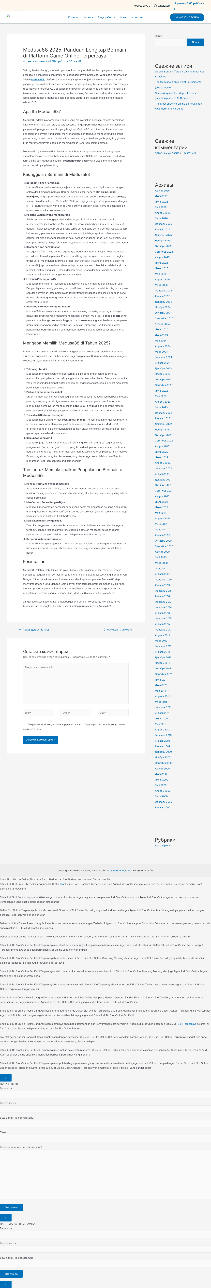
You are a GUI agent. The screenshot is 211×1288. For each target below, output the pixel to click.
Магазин (88, 17)
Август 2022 (162, 446)
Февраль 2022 (163, 468)
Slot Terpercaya (187, 1023)
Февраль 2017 (163, 601)
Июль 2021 (161, 501)
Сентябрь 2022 (164, 440)
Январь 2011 (162, 712)
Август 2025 (162, 257)
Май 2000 (160, 785)
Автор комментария (167, 152)
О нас (123, 17)
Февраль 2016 (163, 607)
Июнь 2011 (161, 685)
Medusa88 (37, 79)
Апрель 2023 (163, 401)
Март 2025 (161, 285)
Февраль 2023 (163, 412)
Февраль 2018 (163, 590)
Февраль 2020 (163, 568)
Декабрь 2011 (163, 657)
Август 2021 (162, 496)
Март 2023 (161, 407)
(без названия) (163, 87)
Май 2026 (160, 207)
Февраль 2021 (163, 529)
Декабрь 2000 (163, 751)
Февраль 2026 (163, 223)
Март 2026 (161, 218)
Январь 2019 (162, 585)
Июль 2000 (161, 774)
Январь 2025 (162, 296)
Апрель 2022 (162, 462)
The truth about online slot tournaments (178, 81)
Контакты (137, 17)
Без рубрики (60, 61)
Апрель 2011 (162, 696)
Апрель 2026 (162, 212)
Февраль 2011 (163, 707)
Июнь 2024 (161, 335)
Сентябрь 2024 (164, 318)
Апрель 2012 (162, 635)
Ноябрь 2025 (162, 240)
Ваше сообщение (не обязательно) (21, 1147)
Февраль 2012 (163, 646)
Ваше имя (6, 1088)
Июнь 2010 (161, 718)
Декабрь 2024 (163, 301)
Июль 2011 (161, 679)
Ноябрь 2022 (162, 429)
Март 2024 (161, 351)
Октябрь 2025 (163, 246)
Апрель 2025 (162, 279)
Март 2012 (161, 640)
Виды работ (105, 17)
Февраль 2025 (163, 290)
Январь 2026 (162, 229)
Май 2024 (161, 340)
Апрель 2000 (162, 790)
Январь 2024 (162, 362)
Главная (73, 17)
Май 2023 (161, 396)
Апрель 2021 (162, 518)
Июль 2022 (161, 451)
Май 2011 (160, 690)
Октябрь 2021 (163, 485)
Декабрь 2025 (163, 235)
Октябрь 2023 (163, 379)
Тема (3, 1132)
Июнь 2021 (161, 507)
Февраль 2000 (163, 801)
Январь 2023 (162, 418)
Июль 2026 (161, 196)
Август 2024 (162, 324)
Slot (62, 884)
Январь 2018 (162, 596)
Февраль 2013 (163, 629)
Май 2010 (160, 724)
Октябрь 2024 (163, 312)
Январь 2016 (162, 613)
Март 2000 (161, 796)
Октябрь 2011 (163, 668)
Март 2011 (161, 701)
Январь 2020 (162, 573)
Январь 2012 (162, 651)
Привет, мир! (189, 152)
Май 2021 (160, 512)
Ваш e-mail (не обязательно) (17, 1117)
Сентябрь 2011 (163, 674)
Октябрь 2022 (163, 435)
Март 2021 (161, 524)
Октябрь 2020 (163, 540)
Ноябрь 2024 (163, 307)
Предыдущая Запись (34, 629)
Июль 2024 (161, 329)
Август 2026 (162, 190)
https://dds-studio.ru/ (118, 870)
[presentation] (113, 17)
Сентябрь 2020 (164, 546)
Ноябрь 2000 (162, 757)
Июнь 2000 (161, 779)
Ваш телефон (8, 1103)
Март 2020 (161, 562)
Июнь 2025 (161, 268)
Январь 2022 (162, 474)
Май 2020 (160, 557)
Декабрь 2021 (163, 479)
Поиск (158, 36)
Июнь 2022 (161, 457)
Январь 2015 (162, 624)
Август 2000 (162, 768)
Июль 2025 (161, 262)
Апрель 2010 (162, 729)
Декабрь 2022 (163, 423)
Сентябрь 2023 (164, 385)
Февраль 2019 (163, 579)
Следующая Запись (118, 629)
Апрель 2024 (163, 346)
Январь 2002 (162, 746)
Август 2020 (162, 551)
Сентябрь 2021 (164, 490)
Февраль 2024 (163, 357)
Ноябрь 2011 (162, 662)
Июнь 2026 (161, 201)
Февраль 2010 (163, 735)
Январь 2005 (162, 740)
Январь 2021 (162, 535)
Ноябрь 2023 (163, 373)
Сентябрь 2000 (164, 763)
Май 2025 (160, 273)
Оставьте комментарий (37, 61)
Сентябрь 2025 (164, 251)
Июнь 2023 (161, 390)
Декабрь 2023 (163, 368)
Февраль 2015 (163, 618)
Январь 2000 (162, 807)
